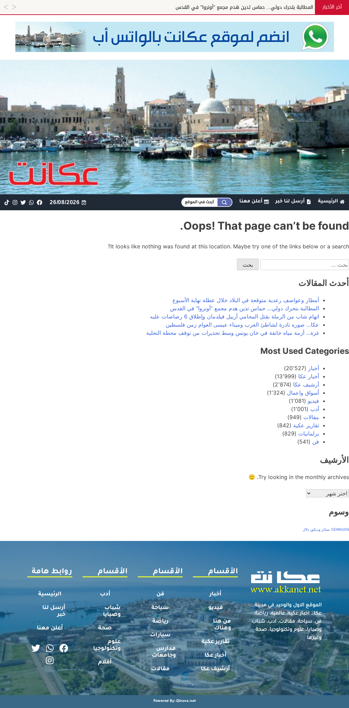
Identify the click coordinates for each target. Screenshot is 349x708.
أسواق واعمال (303, 392)
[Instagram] (15, 202)
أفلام (105, 662)
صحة (105, 628)
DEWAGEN (340, 529)
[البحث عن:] (304, 264)
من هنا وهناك (222, 625)
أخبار (313, 368)
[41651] (174, 50)
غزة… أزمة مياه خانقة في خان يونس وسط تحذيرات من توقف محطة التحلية (232, 332)
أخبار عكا (308, 376)
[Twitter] (23, 202)
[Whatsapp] (31, 202)
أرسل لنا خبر (53, 611)
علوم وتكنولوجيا (107, 645)
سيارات (160, 635)
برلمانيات (308, 433)
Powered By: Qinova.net (174, 701)
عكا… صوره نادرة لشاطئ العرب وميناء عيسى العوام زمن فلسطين (242, 324)
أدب (314, 409)
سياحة (160, 608)
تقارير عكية (306, 425)
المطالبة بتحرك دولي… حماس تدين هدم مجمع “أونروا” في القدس (244, 308)
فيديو (313, 400)
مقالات (311, 417)
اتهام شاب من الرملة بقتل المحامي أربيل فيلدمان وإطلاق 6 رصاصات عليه (234, 316)
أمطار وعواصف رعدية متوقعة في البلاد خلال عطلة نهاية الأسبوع (245, 300)
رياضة (160, 622)
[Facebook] (39, 202)
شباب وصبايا (112, 611)
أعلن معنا (50, 628)
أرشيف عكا (306, 384)
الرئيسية (50, 594)
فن (315, 441)
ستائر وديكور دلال (316, 529)
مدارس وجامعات (164, 652)
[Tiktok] (6, 202)
